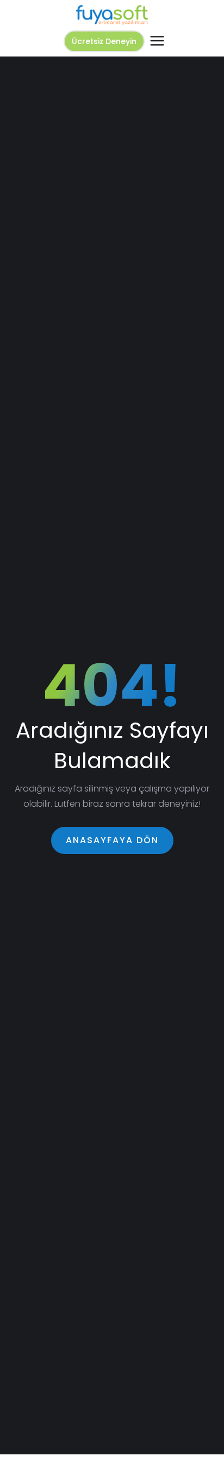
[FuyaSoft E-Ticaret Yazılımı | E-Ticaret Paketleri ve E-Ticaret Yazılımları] (112, 14)
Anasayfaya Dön (112, 840)
